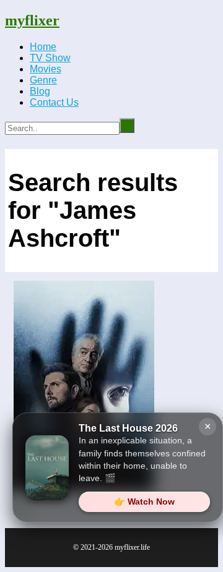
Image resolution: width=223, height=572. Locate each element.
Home (43, 46)
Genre (43, 80)
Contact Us (54, 102)
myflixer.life (132, 547)
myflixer (32, 20)
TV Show (50, 58)
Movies (45, 69)
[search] (127, 125)
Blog (40, 91)
